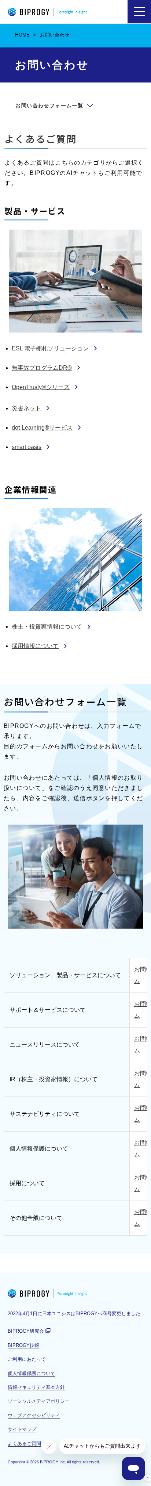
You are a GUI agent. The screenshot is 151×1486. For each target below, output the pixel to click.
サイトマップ (22, 1429)
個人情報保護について (31, 1373)
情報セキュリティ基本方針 (36, 1387)
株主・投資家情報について (47, 626)
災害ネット (26, 408)
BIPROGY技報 (23, 1345)
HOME (22, 35)
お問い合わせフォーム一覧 (49, 105)
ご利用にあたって (27, 1359)
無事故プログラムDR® (42, 368)
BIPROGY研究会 (30, 1331)
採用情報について (35, 646)
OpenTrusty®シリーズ (41, 387)
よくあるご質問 (40, 138)
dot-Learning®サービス (42, 428)
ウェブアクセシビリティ (34, 1415)
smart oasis (26, 447)
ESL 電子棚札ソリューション (50, 348)
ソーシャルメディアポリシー (39, 1401)
